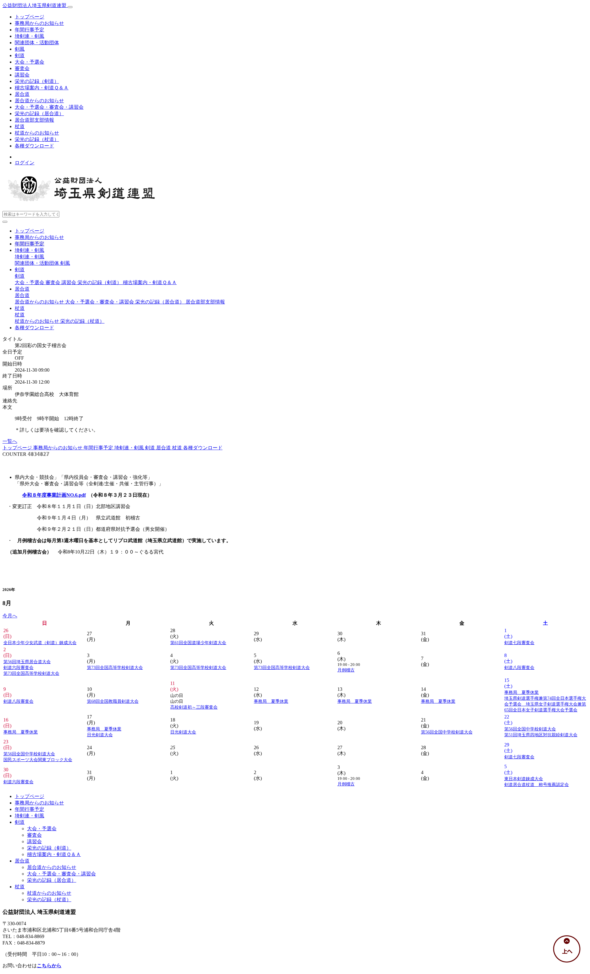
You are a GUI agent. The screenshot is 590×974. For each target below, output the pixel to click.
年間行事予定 (29, 29)
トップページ (29, 16)
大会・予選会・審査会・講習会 (49, 107)
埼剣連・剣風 (29, 36)
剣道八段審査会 (519, 667)
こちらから (49, 965)
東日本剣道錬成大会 (523, 778)
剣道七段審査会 (519, 642)
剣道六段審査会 (18, 667)
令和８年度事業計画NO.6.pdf (54, 495)
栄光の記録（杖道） (37, 139)
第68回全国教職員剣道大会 (113, 701)
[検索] (4, 222)
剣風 (20, 49)
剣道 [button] (20, 269)
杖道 (20, 126)
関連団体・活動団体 (37, 42)
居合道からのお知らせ (39, 100)
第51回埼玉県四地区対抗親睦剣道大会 (540, 734)
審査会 (22, 68)
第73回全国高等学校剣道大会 (31, 673)
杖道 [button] (20, 308)
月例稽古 (346, 669)
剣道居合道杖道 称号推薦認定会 (536, 784)
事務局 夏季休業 (271, 701)
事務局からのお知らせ (39, 23)
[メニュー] (70, 7)
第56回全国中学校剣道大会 (447, 732)
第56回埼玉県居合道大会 (27, 661)
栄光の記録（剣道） (37, 81)
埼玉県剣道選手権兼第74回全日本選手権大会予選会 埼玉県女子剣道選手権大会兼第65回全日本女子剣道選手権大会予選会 (545, 704)
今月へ (9, 615)
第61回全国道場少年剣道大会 (198, 642)
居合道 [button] (22, 288)
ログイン (24, 162)
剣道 (20, 55)
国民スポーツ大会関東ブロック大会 (37, 759)
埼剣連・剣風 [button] (29, 250)
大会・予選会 (29, 62)
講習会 (22, 74)
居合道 (22, 94)
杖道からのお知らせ (37, 132)
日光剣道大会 (100, 734)
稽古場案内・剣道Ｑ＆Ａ (42, 87)
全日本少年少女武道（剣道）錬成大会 (40, 642)
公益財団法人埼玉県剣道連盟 (35, 5)
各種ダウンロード (34, 145)
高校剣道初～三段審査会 (194, 707)
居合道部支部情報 (34, 120)
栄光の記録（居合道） (39, 113)
